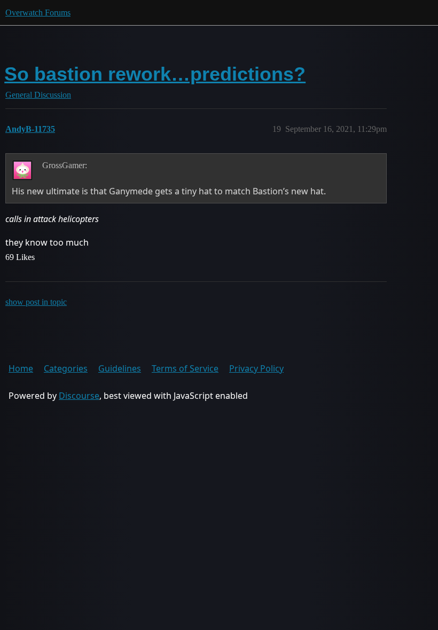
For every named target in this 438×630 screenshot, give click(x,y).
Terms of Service (185, 368)
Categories (66, 368)
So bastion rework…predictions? (155, 74)
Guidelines (119, 368)
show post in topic (36, 301)
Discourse (79, 395)
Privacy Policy (256, 368)
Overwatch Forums (38, 12)
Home (21, 368)
